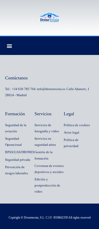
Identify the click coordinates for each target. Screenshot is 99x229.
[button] (9, 45)
